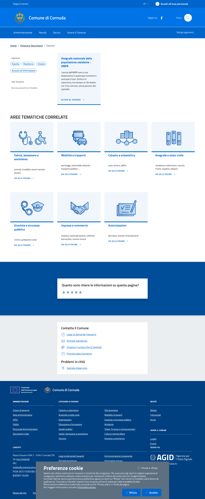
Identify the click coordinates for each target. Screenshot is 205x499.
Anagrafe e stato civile (69, 415)
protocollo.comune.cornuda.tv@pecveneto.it (33, 467)
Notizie (153, 410)
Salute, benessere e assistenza (73, 434)
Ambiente (109, 424)
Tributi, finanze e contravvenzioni (119, 429)
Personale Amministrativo (25, 429)
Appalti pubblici (65, 429)
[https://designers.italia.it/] (171, 457)
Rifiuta (135, 493)
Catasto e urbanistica (68, 410)
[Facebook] (160, 17)
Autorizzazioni (65, 419)
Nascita (15, 64)
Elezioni (41, 64)
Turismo (62, 438)
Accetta (155, 493)
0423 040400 (23, 459)
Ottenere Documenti (31, 46)
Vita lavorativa (111, 410)
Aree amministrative (22, 415)
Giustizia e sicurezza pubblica (117, 419)
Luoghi (153, 439)
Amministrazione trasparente (118, 456)
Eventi (153, 443)
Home (13, 46)
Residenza (28, 64)
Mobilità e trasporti (113, 415)
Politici (16, 424)
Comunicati (155, 415)
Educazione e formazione (70, 424)
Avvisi (153, 419)
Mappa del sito (19, 493)
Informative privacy (113, 460)
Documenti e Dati (21, 434)
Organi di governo (21, 410)
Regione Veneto (20, 3)
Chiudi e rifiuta (151, 468)
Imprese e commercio (114, 438)
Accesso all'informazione (23, 70)
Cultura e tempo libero (114, 434)
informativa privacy (87, 487)
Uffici (15, 419)
